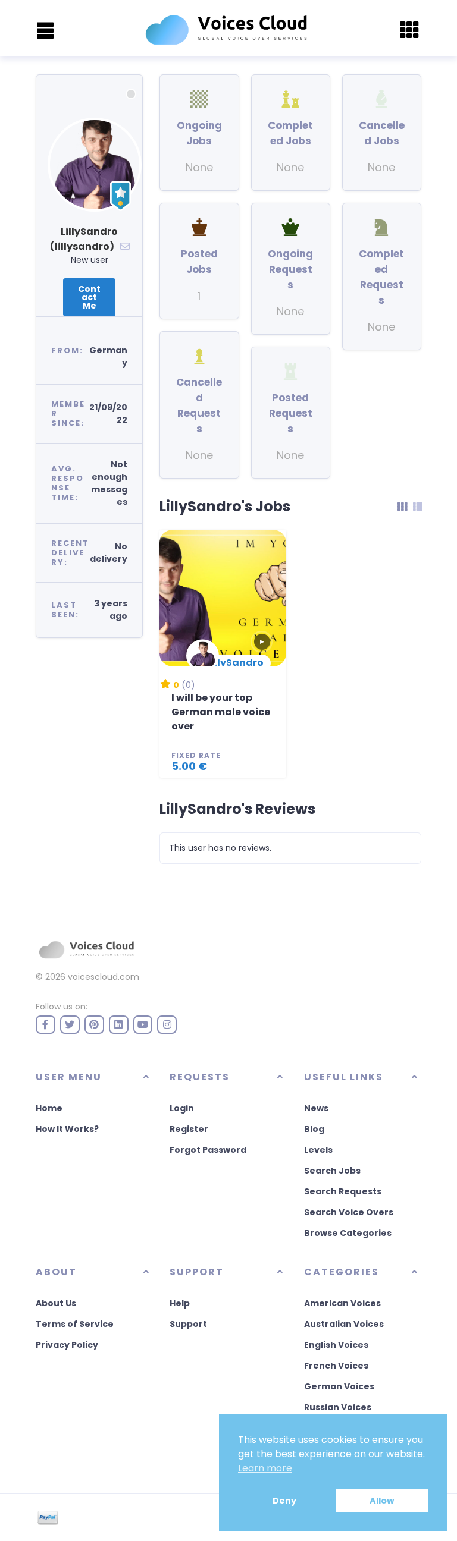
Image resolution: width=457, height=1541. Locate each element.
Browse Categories (348, 1233)
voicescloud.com (103, 977)
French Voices (336, 1366)
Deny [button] (284, 1501)
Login (182, 1108)
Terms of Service (75, 1324)
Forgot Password (208, 1150)
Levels (318, 1150)
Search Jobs (332, 1171)
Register (189, 1129)
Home (49, 1108)
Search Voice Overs (348, 1212)
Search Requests (342, 1191)
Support (188, 1324)
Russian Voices (337, 1407)
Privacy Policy (67, 1345)
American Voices (342, 1303)
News (316, 1108)
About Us (56, 1303)
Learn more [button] (265, 1468)
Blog (314, 1129)
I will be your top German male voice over (220, 712)
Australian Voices (344, 1324)
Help (180, 1303)
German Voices (339, 1386)
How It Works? (67, 1129)
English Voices (336, 1345)
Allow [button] (382, 1501)
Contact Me (89, 297)
